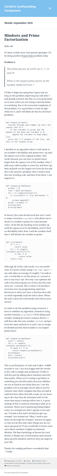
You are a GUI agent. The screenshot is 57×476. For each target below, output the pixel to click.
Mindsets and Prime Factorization (22, 37)
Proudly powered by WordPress (16, 472)
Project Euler (27, 55)
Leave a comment (13, 466)
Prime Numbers (20, 463)
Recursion (46, 463)
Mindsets (37, 461)
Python (39, 463)
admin (28, 461)
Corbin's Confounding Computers (20, 8)
